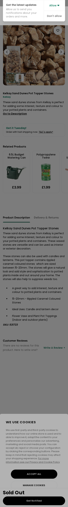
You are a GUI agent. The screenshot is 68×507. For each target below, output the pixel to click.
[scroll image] (11, 78)
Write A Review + (54, 347)
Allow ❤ (54, 5)
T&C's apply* (46, 131)
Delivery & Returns (46, 217)
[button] (23, 10)
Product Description (16, 217)
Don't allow (54, 16)
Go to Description (15, 113)
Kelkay (7, 97)
